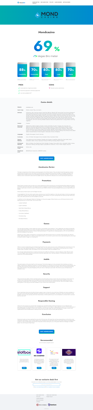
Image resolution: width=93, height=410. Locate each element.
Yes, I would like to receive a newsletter (53, 387)
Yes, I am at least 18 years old (40, 387)
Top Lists (51, 2)
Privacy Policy (49, 396)
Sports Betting (35, 2)
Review (24, 367)
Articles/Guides (66, 2)
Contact (34, 3)
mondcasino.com (29, 107)
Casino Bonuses (58, 2)
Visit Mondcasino (46, 158)
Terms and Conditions (51, 395)
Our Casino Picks (44, 2)
